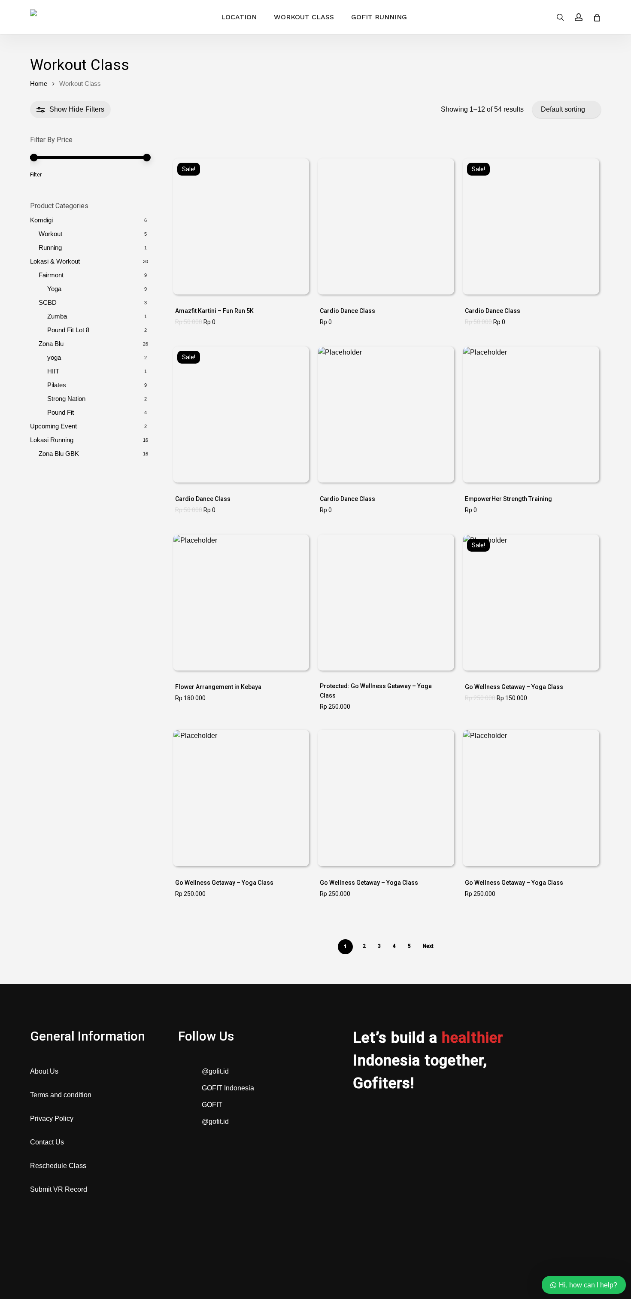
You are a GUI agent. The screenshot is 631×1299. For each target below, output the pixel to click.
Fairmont (51, 275)
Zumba (57, 316)
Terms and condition (60, 1095)
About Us (44, 1071)
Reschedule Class (58, 1165)
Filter (36, 175)
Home (38, 83)
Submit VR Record (58, 1189)
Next (428, 946)
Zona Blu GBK (59, 453)
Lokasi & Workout (55, 261)
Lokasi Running (51, 439)
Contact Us (47, 1142)
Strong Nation (66, 398)
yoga (54, 357)
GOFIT (212, 1104)
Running (50, 247)
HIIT (53, 371)
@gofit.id (215, 1071)
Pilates (56, 384)
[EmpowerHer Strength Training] (531, 414)
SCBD (48, 302)
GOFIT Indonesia (228, 1088)
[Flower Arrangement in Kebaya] (241, 602)
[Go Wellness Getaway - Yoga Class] (386, 602)
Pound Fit (68, 330)
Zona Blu (51, 343)
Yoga (54, 288)
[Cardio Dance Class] (386, 226)
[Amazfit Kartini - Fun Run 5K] (241, 226)
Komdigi (41, 220)
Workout (50, 233)
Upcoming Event (53, 426)
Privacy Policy (51, 1118)
